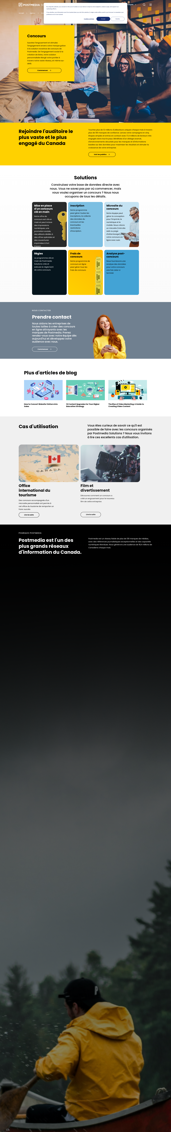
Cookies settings (89, 19)
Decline (118, 19)
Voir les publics (100, 154)
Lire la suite (29, 515)
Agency (32, 13)
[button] (144, 4)
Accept (103, 19)
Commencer (42, 70)
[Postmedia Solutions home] (38, 4)
